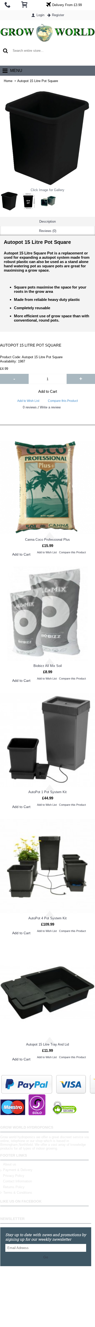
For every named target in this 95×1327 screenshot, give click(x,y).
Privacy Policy (13, 1176)
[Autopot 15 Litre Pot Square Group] (48, 201)
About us (9, 1164)
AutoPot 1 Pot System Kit (47, 792)
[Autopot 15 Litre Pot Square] (9, 201)
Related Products (47, 420)
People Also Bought (47, 430)
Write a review (50, 407)
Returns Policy (14, 1187)
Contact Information (17, 1181)
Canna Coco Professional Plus (47, 539)
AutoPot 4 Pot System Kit (47, 918)
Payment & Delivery (17, 1170)
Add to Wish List (28, 401)
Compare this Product (63, 401)
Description (47, 221)
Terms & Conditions (17, 1193)
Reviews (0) (47, 231)
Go (45, 1257)
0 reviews (30, 407)
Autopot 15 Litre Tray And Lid (47, 1044)
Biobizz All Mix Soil (47, 666)
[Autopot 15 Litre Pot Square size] (29, 201)
